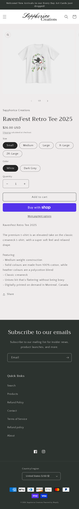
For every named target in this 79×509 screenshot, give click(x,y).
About (11, 435)
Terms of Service (17, 419)
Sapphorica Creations (35, 502)
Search (11, 385)
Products (12, 394)
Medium (28, 145)
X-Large (64, 145)
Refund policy (15, 427)
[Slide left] (31, 101)
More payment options (39, 216)
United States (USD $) (37, 476)
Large (46, 145)
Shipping (7, 133)
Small (10, 145)
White (10, 168)
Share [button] (10, 294)
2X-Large (12, 153)
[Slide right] (48, 101)
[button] (5, 17)
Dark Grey (30, 168)
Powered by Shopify (51, 502)
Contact (12, 410)
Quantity (7, 176)
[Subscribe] (67, 357)
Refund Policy (15, 402)
